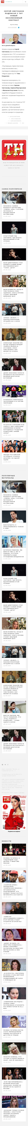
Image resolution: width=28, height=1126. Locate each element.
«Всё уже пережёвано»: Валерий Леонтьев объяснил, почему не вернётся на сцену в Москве (13, 1085)
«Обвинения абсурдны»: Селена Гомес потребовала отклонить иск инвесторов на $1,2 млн (14, 1005)
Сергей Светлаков (15, 116)
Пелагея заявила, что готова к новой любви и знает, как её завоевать (14, 1058)
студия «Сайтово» (19, 792)
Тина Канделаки (16, 118)
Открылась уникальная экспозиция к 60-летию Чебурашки (13, 401)
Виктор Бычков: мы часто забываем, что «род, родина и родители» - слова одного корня (12, 719)
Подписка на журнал (14, 831)
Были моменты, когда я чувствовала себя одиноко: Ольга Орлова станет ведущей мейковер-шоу (14, 293)
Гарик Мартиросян (15, 120)
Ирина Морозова (12, 27)
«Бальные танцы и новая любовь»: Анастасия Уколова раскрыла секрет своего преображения (14, 1114)
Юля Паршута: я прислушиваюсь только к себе (14, 526)
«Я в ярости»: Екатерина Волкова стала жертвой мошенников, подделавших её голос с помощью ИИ (14, 977)
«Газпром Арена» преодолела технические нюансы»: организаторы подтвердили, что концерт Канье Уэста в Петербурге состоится (13, 889)
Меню (25, 1)
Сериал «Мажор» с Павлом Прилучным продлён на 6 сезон (12, 319)
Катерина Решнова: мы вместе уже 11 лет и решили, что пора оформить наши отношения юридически (14, 553)
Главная (8, 1)
